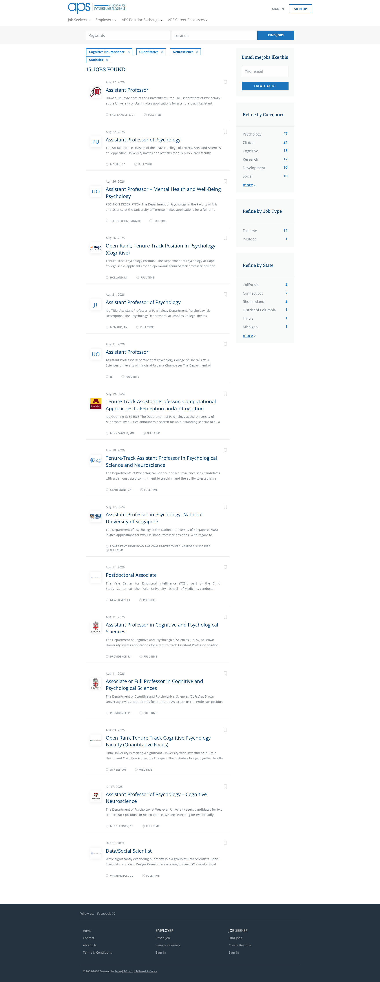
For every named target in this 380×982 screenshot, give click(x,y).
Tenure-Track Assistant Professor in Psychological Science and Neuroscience (161, 461)
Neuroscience (183, 52)
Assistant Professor (127, 89)
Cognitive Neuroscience (107, 52)
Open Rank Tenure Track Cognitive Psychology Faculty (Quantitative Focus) (158, 741)
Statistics (96, 60)
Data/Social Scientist (129, 850)
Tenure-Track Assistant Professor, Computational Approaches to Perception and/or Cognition (161, 404)
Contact (88, 938)
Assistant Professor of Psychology (143, 139)
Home (87, 931)
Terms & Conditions (97, 952)
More (248, 184)
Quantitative (148, 52)
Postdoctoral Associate (131, 575)
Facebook (104, 913)
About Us (89, 945)
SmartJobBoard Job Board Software (136, 971)
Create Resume (240, 945)
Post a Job (163, 938)
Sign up (300, 9)
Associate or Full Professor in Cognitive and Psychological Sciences (154, 684)
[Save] (221, 83)
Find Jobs (276, 35)
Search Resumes (168, 945)
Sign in (278, 9)
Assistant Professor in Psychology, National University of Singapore (154, 517)
